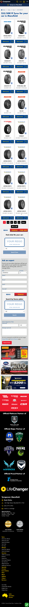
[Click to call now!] (17, 1)
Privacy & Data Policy (10, 603)
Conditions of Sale (17, 603)
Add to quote (6, 41)
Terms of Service (14, 339)
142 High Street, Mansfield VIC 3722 (14, 503)
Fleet (3, 572)
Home (3, 10)
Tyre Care (4, 544)
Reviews (4, 580)
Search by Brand (5, 542)
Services (4, 553)
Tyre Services (5, 562)
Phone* (3, 280)
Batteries (4, 556)
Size (3, 270)
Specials (4, 567)
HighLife (8, 136)
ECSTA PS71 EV (7, 86)
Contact (4, 569)
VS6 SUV (21, 111)
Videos (4, 578)
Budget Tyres (4, 588)
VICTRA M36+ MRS (21, 86)
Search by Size (5, 540)
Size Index (4, 585)
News (3, 574)
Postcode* (4, 289)
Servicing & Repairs (6, 560)
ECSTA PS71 (21, 61)
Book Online (5, 571)
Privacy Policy (5, 339)
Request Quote (6, 342)
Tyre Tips (4, 546)
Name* (4, 275)
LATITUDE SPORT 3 (7, 161)
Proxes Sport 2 (7, 35)
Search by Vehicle (6, 539)
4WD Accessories (6, 554)
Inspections (4, 558)
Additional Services (6, 565)
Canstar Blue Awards (6, 586)
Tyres (3, 537)
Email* (3, 284)
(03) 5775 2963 (8, 506)
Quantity (21, 270)
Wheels (4, 547)
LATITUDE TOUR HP (21, 211)
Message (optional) (6, 328)
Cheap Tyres (4, 590)
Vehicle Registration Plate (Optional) (8, 322)
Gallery (4, 576)
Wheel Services (5, 563)
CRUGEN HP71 (21, 35)
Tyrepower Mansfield (15, 5)
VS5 (7, 111)
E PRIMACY (21, 136)
